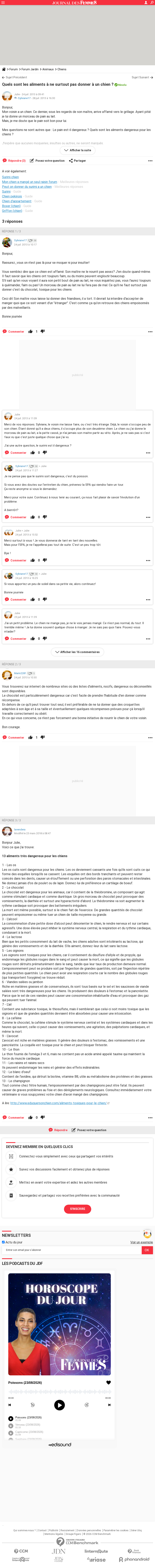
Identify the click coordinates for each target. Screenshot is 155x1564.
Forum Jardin (30, 69)
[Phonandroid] (134, 1559)
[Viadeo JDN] (59, 1559)
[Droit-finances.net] (134, 1551)
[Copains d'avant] (21, 1559)
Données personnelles (89, 1530)
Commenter (16, 331)
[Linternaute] (96, 1551)
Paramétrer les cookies (116, 1530)
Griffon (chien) (12, 211)
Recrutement (67, 1530)
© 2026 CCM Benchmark (97, 1534)
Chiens (62, 69)
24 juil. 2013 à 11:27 (26, 470)
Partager (80, 160)
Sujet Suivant (140, 77)
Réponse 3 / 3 (11, 820)
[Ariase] (96, 1559)
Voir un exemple (141, 1242)
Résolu (122, 84)
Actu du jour (13, 1242)
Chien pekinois (12, 196)
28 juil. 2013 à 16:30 (43, 98)
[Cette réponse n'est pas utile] (42, 332)
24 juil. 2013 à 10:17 (25, 244)
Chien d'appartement (16, 201)
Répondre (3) (17, 160)
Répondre (60, 1130)
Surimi (6, 191)
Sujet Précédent (16, 77)
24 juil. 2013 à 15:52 (26, 534)
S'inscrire (77, 1208)
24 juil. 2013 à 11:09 (25, 418)
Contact (42, 1530)
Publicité (53, 1530)
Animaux (48, 69)
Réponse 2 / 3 (11, 664)
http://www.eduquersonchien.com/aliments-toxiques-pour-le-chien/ (58, 1103)
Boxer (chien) (11, 206)
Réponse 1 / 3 (11, 231)
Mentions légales (54, 1534)
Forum (13, 69)
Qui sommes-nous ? (24, 1530)
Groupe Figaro (73, 1534)
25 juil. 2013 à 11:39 (25, 616)
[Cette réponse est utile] (30, 332)
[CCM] (21, 1551)
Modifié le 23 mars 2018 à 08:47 (32, 833)
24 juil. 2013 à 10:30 (25, 677)
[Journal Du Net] (59, 1551)
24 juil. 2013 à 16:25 (26, 578)
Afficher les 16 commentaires (80, 652)
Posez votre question (50, 160)
